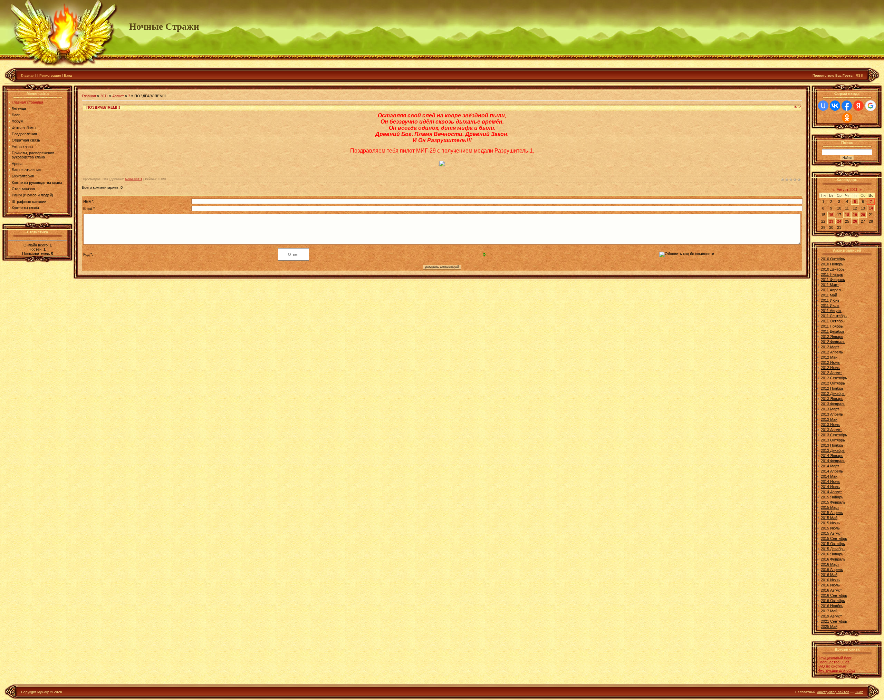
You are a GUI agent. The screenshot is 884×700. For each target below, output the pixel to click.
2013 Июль (830, 424)
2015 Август (831, 533)
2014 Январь (832, 456)
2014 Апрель (832, 471)
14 (871, 208)
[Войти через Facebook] (847, 105)
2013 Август (831, 430)
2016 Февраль (833, 559)
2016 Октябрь (833, 601)
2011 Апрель (832, 290)
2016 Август (831, 590)
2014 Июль (830, 487)
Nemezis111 (133, 179)
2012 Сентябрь (834, 378)
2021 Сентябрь (834, 621)
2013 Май (829, 419)
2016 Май (829, 575)
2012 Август (831, 373)
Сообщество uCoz (833, 662)
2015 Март (830, 507)
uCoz (859, 692)
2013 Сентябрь (834, 435)
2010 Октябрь (833, 259)
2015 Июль (830, 528)
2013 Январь (832, 399)
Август (118, 96)
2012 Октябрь (833, 383)
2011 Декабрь (832, 331)
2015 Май (829, 518)
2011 (104, 96)
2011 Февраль (833, 280)
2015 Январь (832, 497)
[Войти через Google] (870, 105)
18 (847, 215)
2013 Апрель (832, 414)
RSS (859, 75)
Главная (27, 75)
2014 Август (831, 492)
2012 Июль (830, 368)
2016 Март (830, 564)
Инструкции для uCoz (836, 670)
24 (839, 221)
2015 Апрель (832, 513)
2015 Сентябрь (834, 538)
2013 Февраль (833, 404)
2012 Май (829, 357)
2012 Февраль (833, 342)
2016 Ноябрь (832, 606)
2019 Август (831, 616)
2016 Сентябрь (834, 595)
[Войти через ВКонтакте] (835, 105)
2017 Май (829, 611)
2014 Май (829, 476)
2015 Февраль (833, 502)
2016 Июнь (830, 580)
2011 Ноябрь (832, 326)
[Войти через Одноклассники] (847, 118)
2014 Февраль (833, 461)
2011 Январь (832, 274)
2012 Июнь (830, 362)
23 (831, 221)
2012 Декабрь (833, 393)
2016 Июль (830, 585)
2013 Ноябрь (832, 445)
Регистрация (50, 75)
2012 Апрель (832, 352)
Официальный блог (834, 658)
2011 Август (831, 311)
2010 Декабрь (833, 269)
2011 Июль (830, 305)
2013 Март (830, 409)
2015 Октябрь (833, 544)
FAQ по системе (831, 666)
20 (863, 215)
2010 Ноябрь (832, 264)
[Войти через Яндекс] (858, 105)
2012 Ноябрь (832, 388)
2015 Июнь (830, 523)
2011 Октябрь (833, 321)
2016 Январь (832, 554)
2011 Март (830, 285)
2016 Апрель (832, 569)
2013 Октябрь (833, 440)
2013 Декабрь (833, 450)
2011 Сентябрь (834, 316)
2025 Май (829, 626)
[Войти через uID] (823, 105)
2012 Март (830, 347)
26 (855, 221)
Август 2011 (847, 189)
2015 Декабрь (833, 549)
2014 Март (830, 466)
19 (855, 215)
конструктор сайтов (833, 692)
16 (831, 215)
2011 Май (829, 295)
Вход (68, 75)
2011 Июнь (830, 300)
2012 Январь (832, 336)
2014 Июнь (830, 481)
